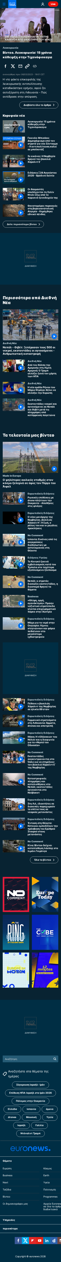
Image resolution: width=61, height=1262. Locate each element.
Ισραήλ (21, 1125)
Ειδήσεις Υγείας (37, 557)
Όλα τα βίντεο (42, 859)
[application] (30, 25)
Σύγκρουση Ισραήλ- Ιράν (30, 1084)
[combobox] (30, 1059)
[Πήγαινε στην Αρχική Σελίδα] (12, 4)
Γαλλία (39, 1125)
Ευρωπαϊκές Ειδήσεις (41, 493)
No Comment (35, 535)
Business (33, 596)
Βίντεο (6, 1196)
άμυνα (49, 1109)
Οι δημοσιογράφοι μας (15, 1203)
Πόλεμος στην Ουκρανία (30, 1100)
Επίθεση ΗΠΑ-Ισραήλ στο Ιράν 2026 (30, 1092)
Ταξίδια (7, 1189)
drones (12, 1117)
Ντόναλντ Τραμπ (30, 1133)
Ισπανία (31, 1109)
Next (5, 1182)
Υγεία (49, 1117)
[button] (23, 224)
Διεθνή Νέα (10, 343)
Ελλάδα (12, 1109)
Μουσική (31, 1117)
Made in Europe (12, 475)
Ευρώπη (7, 1168)
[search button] (55, 1059)
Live (53, 4)
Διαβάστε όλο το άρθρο (37, 104)
